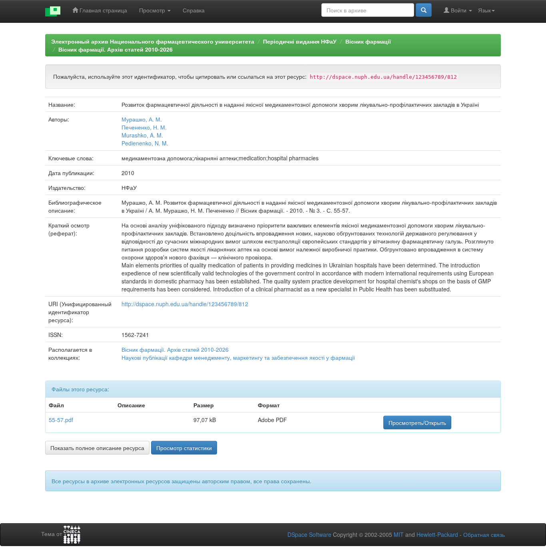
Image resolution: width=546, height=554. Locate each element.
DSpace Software (309, 534)
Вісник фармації (368, 41)
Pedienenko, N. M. (145, 143)
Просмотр (153, 10)
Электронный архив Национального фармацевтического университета (152, 41)
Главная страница (102, 10)
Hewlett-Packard (437, 534)
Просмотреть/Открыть (417, 422)
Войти (458, 10)
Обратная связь (484, 534)
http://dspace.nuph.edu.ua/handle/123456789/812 (185, 304)
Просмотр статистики (184, 448)
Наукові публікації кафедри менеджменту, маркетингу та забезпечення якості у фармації (238, 357)
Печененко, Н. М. (144, 127)
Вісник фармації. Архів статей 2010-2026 (115, 49)
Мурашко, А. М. (142, 119)
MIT (399, 534)
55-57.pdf (61, 420)
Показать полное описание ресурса (97, 448)
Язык (484, 10)
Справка (194, 10)
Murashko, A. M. (142, 135)
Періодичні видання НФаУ (300, 41)
